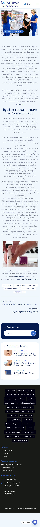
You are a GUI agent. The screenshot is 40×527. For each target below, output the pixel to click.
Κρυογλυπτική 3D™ (27, 394)
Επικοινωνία (7, 450)
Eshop (5, 456)
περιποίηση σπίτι (28, 288)
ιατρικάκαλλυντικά (11, 288)
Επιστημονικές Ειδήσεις (13, 31)
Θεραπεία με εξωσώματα (25, 403)
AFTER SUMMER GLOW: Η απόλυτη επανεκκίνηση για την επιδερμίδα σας (24, 354)
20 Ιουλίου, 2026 (19, 370)
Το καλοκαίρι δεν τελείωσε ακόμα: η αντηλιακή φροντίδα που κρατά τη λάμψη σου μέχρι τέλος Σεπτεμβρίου (24, 364)
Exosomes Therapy (27, 424)
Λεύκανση (30, 428)
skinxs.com (20, 104)
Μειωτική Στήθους (12, 424)
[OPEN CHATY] (34, 522)
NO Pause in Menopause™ (15, 428)
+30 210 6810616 (9, 494)
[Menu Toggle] (37, 4)
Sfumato (31, 390)
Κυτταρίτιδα (9, 403)
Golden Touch (10, 390)
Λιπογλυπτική (12, 415)
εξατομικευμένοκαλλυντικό (26, 285)
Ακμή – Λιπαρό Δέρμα (12, 432)
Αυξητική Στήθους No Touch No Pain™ (20, 407)
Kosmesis (19, 508)
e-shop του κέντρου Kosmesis (26, 279)
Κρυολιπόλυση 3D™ (12, 394)
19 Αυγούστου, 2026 (20, 360)
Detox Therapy (29, 436)
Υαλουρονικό (21, 390)
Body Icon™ (30, 411)
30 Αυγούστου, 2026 (20, 351)
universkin (7, 285)
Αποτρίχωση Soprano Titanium (15, 399)
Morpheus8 (31, 399)
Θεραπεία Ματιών (28, 432)
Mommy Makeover (26, 415)
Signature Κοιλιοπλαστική (15, 411)
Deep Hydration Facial (20, 440)
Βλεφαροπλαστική (14, 419)
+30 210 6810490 (9, 491)
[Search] (33, 333)
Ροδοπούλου (19, 292)
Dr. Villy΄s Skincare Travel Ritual (24, 374)
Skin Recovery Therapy (14, 436)
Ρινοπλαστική (27, 419)
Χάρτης (5, 453)
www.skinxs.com (7, 143)
